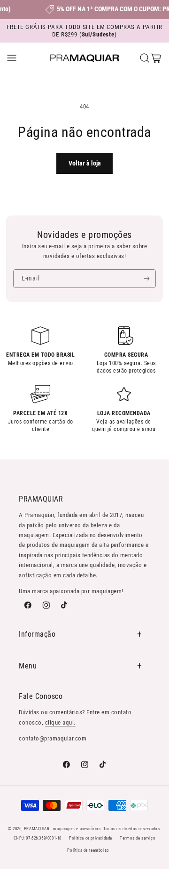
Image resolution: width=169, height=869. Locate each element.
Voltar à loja (85, 163)
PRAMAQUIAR (37, 828)
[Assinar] (146, 278)
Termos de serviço (137, 837)
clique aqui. (60, 722)
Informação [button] (37, 634)
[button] (11, 58)
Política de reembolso (88, 850)
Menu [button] (28, 665)
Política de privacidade (90, 837)
